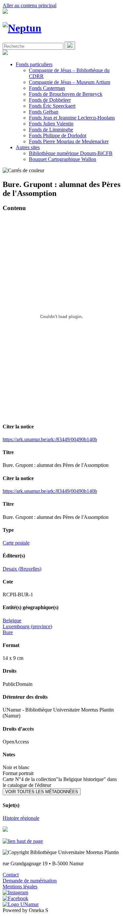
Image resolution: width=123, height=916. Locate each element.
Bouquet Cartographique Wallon (62, 159)
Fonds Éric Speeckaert (52, 106)
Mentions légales (20, 886)
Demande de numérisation (30, 880)
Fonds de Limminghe (51, 129)
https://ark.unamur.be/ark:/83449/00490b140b (50, 439)
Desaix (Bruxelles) (22, 569)
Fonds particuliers (34, 64)
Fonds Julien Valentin (51, 123)
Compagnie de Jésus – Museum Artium (69, 82)
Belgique (12, 620)
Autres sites (28, 147)
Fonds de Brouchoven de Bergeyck (65, 94)
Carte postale (16, 543)
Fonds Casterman (47, 88)
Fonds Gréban (43, 112)
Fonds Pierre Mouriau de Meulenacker (69, 141)
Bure (8, 632)
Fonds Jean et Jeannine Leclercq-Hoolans (72, 118)
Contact (11, 874)
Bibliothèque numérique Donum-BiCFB (71, 153)
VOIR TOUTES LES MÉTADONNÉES (41, 791)
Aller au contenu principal (29, 5)
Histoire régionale (21, 818)
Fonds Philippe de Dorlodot (57, 135)
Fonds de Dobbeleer (50, 100)
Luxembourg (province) (27, 626)
